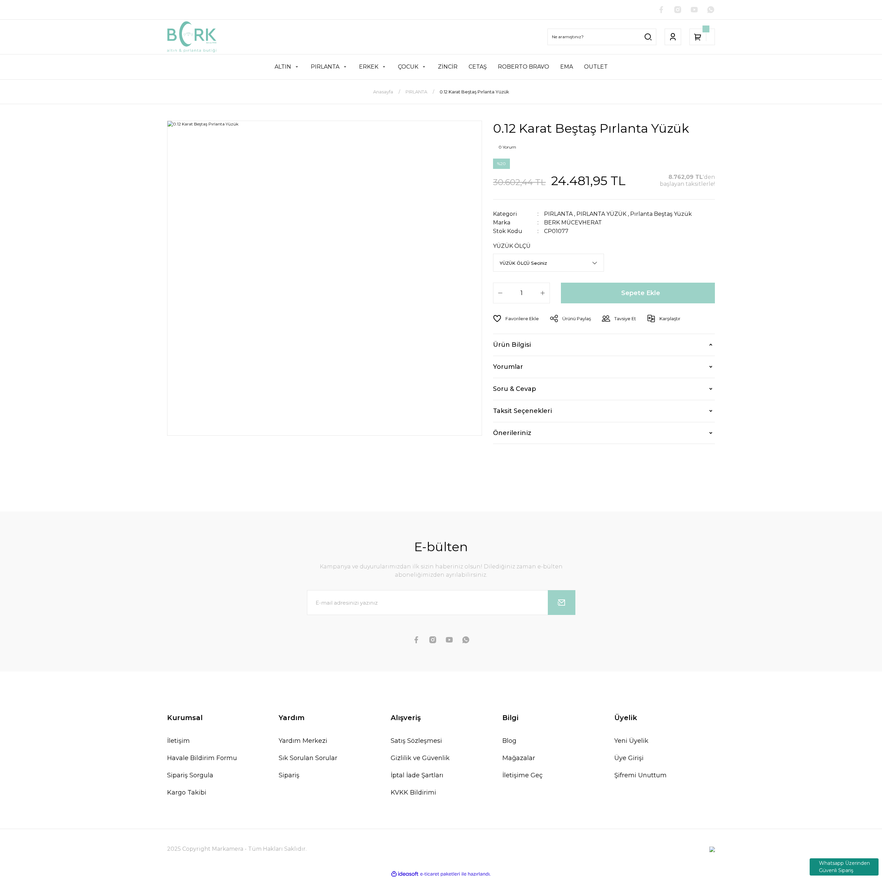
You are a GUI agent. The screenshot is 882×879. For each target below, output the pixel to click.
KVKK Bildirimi (413, 792)
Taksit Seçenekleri (522, 411)
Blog (509, 741)
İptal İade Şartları (417, 775)
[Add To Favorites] (516, 318)
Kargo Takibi (186, 792)
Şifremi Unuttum (640, 775)
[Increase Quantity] (543, 293)
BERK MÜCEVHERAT (573, 222)
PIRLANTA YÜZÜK (601, 214)
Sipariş (289, 775)
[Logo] (191, 36)
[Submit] (561, 602)
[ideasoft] (405, 874)
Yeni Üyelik (631, 741)
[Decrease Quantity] (500, 293)
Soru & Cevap (514, 389)
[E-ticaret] (440, 874)
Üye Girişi (629, 758)
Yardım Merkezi (303, 741)
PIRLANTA (558, 214)
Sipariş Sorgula (190, 775)
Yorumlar (508, 367)
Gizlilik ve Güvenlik (420, 758)
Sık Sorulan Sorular (308, 758)
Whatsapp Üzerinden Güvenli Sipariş (844, 866)
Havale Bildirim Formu (202, 758)
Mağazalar (518, 758)
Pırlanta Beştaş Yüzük (661, 214)
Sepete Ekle (640, 293)
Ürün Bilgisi (512, 344)
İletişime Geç (522, 775)
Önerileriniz (512, 433)
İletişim (178, 741)
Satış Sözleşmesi (416, 741)
